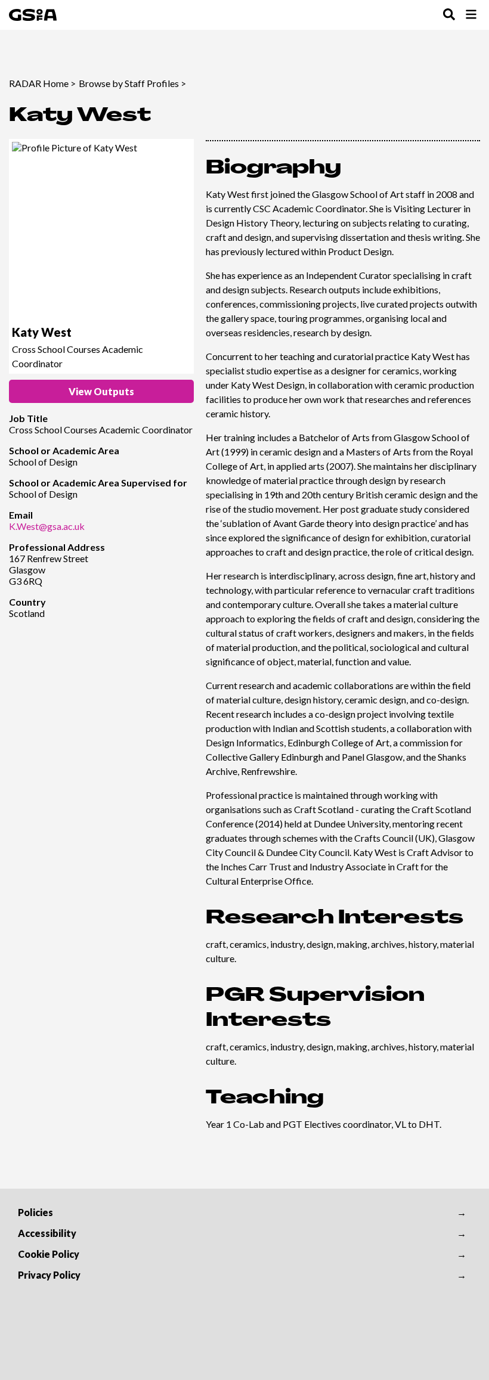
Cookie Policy (48, 1254)
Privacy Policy (49, 1274)
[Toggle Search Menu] (449, 15)
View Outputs (101, 391)
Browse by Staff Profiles (129, 83)
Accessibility (47, 1233)
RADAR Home (39, 83)
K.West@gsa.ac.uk (47, 526)
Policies (35, 1212)
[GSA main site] (33, 15)
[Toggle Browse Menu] (471, 15)
